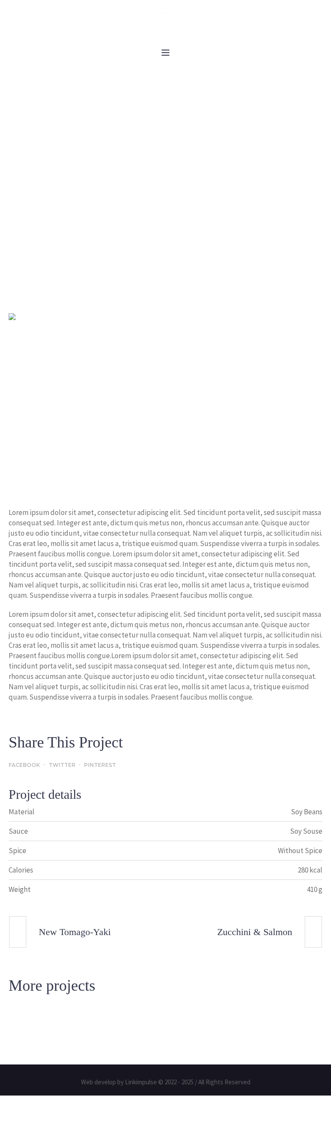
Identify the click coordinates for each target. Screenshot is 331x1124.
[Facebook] (149, 24)
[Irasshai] (165, 12)
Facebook (24, 765)
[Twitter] (181, 24)
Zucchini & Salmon (254, 932)
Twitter (62, 765)
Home (106, 244)
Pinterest (100, 765)
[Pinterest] (165, 24)
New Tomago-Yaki (75, 932)
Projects (140, 244)
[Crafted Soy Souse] (165, 402)
